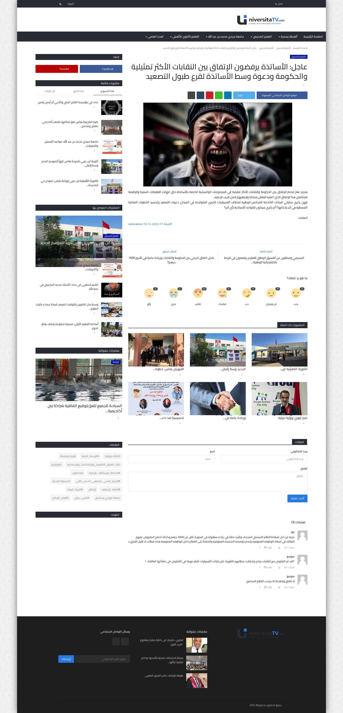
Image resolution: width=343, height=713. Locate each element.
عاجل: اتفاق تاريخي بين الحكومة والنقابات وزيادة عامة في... (218, 415)
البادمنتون (77, 472)
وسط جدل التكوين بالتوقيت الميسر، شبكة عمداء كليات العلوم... (67, 306)
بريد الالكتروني (298, 451)
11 (204, 288)
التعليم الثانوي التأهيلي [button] (185, 36)
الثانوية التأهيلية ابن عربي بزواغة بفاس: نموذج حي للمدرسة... (69, 183)
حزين (173, 304)
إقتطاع (92, 489)
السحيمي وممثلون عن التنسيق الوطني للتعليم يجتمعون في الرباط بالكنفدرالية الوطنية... (264, 260)
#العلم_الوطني (60, 497)
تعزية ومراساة (68, 456)
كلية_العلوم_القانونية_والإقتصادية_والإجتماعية (93, 464)
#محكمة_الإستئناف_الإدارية (104, 472)
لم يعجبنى (271, 304)
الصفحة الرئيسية (313, 36)
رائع (149, 304)
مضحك (222, 304)
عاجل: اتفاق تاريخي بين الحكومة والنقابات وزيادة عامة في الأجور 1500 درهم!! (171, 260)
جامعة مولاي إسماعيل (107, 497)
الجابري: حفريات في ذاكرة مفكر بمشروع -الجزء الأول (161, 642)
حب (247, 304)
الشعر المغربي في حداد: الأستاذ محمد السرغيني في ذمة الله (69, 287)
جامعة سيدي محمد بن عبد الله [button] (225, 36)
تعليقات (299, 442)
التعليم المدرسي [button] (262, 36)
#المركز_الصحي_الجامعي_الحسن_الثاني (98, 481)
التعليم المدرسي (283, 48)
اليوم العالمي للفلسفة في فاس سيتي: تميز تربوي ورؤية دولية (282, 415)
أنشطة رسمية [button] (288, 36)
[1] (60, 4)
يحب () (268, 547)
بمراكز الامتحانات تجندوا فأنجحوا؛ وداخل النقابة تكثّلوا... (162, 660)
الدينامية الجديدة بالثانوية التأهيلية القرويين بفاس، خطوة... (161, 366)
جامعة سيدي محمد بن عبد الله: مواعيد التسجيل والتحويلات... (71, 144)
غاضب (198, 304)
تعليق (303, 468)
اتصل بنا (279, 3)
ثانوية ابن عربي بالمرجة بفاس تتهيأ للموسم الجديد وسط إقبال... (218, 366)
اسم (212, 451)
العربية (71, 3)
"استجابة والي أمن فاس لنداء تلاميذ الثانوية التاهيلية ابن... (283, 366)
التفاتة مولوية (112, 456)
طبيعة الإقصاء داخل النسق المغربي (164, 675)
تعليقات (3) (298, 522)
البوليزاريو (56, 464)
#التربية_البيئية (75, 489)
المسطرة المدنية (61, 481)
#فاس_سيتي (81, 497)
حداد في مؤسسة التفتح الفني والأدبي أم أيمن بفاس (68, 102)
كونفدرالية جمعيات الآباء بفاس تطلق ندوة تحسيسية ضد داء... (156, 415)
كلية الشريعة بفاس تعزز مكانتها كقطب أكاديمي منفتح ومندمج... (70, 124)
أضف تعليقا (297, 498)
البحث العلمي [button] (155, 36)
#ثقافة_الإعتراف (110, 489)
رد (279, 547)
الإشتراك (66, 659)
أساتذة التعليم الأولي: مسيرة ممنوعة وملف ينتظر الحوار (69, 326)
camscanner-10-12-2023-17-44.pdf (150, 224)
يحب (296, 304)
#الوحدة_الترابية (90, 456)
